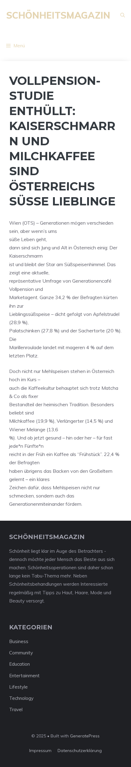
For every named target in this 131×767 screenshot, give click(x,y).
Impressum (40, 750)
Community (21, 653)
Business (18, 641)
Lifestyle (18, 687)
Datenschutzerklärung (80, 750)
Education (19, 664)
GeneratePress (85, 736)
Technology (21, 698)
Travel (16, 709)
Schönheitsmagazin (58, 15)
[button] (122, 15)
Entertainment (24, 675)
